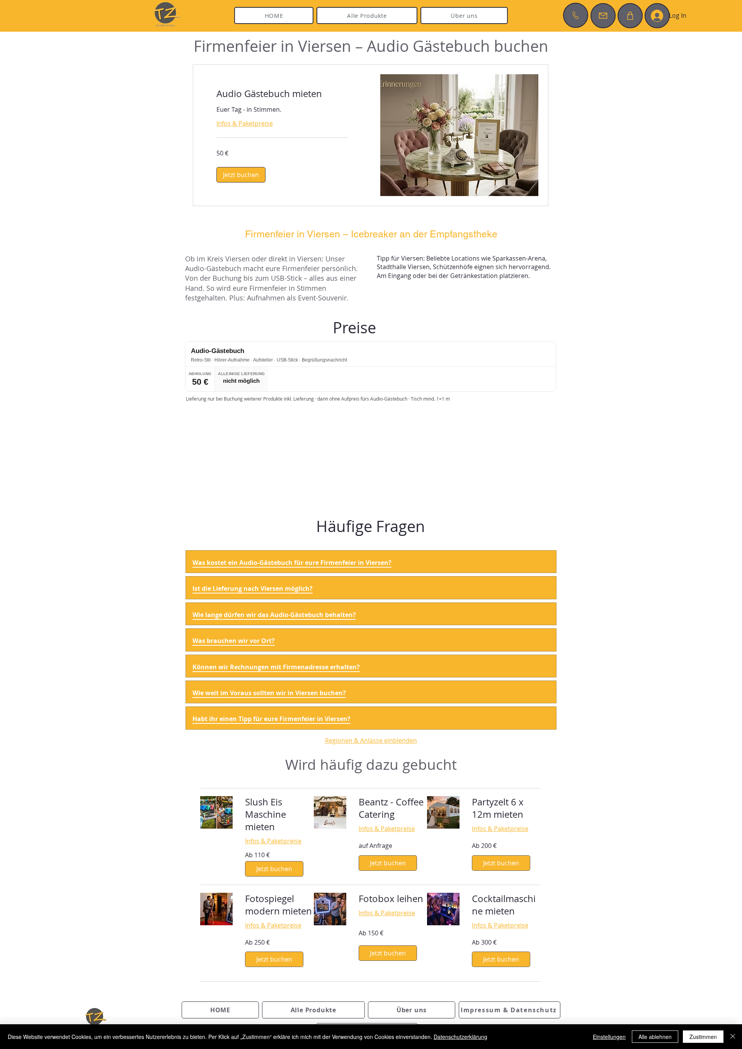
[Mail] (603, 15)
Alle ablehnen (655, 1036)
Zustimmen (703, 1036)
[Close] (732, 1036)
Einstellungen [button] (609, 1036)
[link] (281, 94)
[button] (240, 175)
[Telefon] (575, 15)
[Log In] (657, 15)
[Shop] (630, 15)
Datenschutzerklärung (460, 1036)
